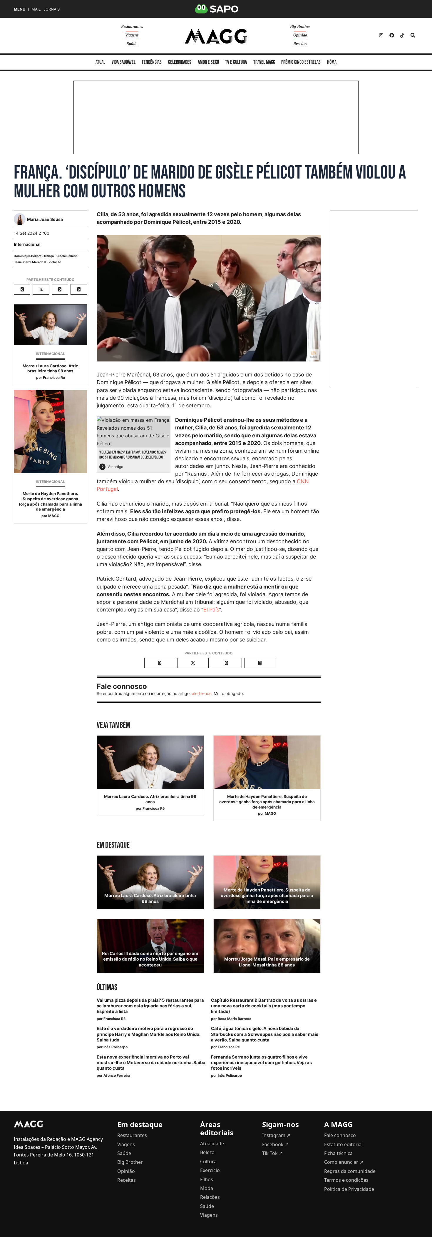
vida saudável (123, 62)
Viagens (131, 35)
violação (55, 262)
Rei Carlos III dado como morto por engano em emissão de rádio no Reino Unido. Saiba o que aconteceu (150, 959)
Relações (210, 1197)
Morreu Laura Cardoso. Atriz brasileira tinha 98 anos (50, 369)
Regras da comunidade (350, 1171)
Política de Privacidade (349, 1189)
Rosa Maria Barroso (234, 1018)
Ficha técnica (338, 1153)
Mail (36, 9)
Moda (206, 1188)
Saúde (132, 43)
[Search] (413, 35)
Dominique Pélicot (27, 256)
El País (211, 609)
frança (49, 256)
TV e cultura (236, 62)
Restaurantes (132, 26)
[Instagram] (381, 35)
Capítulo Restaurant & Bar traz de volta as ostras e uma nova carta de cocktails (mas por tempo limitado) (264, 1006)
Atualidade (212, 1143)
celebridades (179, 62)
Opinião (300, 35)
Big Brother (300, 26)
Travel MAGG (264, 62)
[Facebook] (391, 35)
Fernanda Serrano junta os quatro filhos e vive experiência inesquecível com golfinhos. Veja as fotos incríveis (261, 1062)
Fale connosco (340, 1135)
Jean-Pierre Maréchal (30, 262)
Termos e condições (346, 1180)
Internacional (27, 244)
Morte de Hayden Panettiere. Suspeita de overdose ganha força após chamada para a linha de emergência (50, 501)
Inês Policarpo (115, 1047)
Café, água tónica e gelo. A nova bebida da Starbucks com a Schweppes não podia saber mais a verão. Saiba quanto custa (264, 1034)
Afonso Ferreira (116, 1075)
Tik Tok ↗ (272, 1153)
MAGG (53, 516)
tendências (152, 62)
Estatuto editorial (343, 1144)
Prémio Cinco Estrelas (301, 62)
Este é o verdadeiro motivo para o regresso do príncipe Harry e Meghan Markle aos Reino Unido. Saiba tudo (148, 1034)
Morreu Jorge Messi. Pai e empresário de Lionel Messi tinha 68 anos (267, 961)
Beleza (207, 1152)
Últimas (107, 987)
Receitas (300, 43)
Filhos (206, 1179)
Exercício (210, 1170)
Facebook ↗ (275, 1144)
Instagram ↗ (276, 1135)
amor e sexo (208, 62)
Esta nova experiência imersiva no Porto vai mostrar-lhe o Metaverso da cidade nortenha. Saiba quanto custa (151, 1062)
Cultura (208, 1161)
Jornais (51, 9)
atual (100, 62)
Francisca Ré (54, 377)
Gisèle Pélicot (66, 256)
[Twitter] (402, 35)
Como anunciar (343, 1162)
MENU (19, 9)
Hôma (331, 62)
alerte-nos (201, 693)
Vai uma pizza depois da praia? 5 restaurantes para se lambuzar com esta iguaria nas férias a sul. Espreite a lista (150, 1006)
